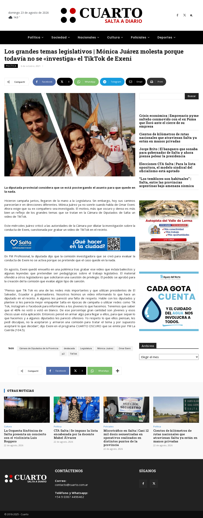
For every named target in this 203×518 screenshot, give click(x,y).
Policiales (108, 426)
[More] (117, 371)
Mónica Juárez (105, 348)
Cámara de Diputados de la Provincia (38, 348)
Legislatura (86, 348)
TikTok (73, 354)
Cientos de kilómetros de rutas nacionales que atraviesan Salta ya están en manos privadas (168, 137)
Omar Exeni (125, 348)
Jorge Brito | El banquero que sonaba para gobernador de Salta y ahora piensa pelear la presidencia (168, 152)
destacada (69, 348)
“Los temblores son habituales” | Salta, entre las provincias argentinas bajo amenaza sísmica (166, 182)
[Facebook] (177, 15)
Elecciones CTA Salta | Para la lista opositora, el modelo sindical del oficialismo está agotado (167, 167)
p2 (63, 354)
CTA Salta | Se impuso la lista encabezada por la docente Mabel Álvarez (76, 434)
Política (11, 65)
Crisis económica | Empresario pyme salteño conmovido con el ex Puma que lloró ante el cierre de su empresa (169, 120)
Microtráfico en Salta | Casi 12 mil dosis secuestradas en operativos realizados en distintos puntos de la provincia (126, 438)
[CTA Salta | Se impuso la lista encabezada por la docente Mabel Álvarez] (77, 410)
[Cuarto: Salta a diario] (101, 15)
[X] (184, 15)
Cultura (8, 426)
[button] (191, 15)
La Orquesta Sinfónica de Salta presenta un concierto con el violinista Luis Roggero (25, 436)
